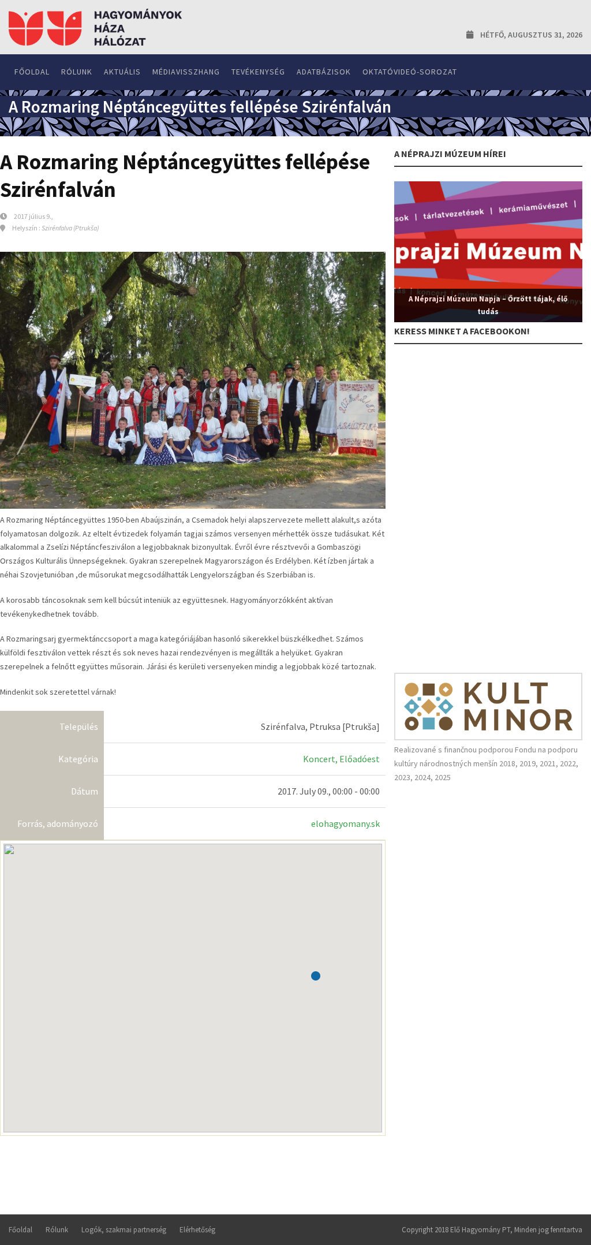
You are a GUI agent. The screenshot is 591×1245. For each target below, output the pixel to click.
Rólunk (76, 71)
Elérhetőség (197, 1230)
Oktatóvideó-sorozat (409, 71)
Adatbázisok (324, 71)
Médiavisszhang (186, 71)
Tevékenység (258, 71)
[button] (315, 976)
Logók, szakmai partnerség (123, 1230)
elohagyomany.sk (345, 823)
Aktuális (122, 71)
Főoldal (32, 71)
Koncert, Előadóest (341, 759)
